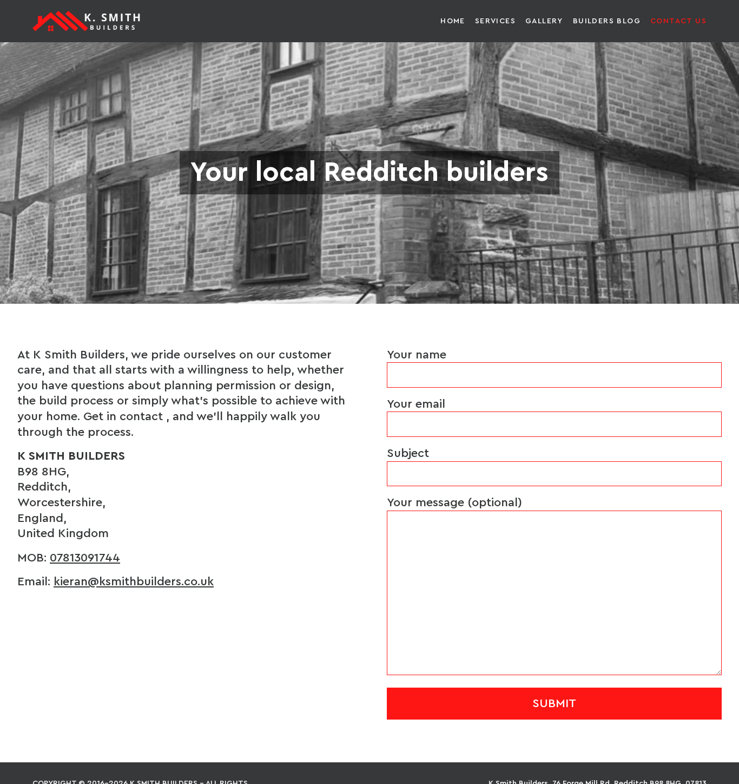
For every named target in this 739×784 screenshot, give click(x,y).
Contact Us (678, 21)
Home (452, 21)
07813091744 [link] (85, 558)
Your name (416, 355)
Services (495, 21)
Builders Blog (607, 21)
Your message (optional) (454, 502)
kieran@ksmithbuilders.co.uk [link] (134, 581)
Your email (416, 404)
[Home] (86, 21)
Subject (408, 453)
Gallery (544, 21)
